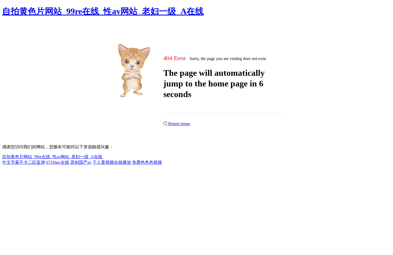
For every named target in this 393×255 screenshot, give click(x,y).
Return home (178, 123)
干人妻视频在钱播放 (112, 162)
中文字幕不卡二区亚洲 (23, 162)
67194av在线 (57, 162)
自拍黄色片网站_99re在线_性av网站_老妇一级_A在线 (103, 11)
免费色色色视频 (147, 162)
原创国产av (80, 162)
